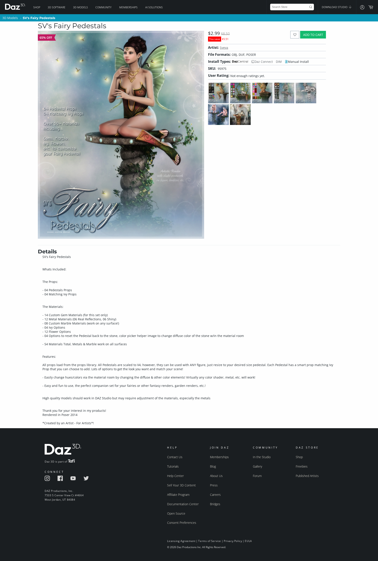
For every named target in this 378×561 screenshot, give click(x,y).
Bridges (215, 504)
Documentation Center (183, 504)
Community (103, 7)
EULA (248, 541)
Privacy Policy (233, 541)
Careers (215, 495)
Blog (213, 466)
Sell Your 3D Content (181, 485)
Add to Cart (313, 35)
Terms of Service (209, 541)
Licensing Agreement (181, 541)
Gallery (257, 466)
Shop (36, 7)
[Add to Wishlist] (294, 35)
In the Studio (262, 457)
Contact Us (174, 457)
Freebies (302, 466)
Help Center (175, 476)
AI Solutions (154, 7)
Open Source (176, 513)
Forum (257, 476)
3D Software (56, 7)
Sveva (224, 48)
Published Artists (307, 476)
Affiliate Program (178, 495)
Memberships (128, 7)
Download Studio (335, 7)
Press (214, 485)
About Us (216, 476)
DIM (279, 62)
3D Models (80, 7)
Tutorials (173, 466)
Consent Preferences (181, 523)
